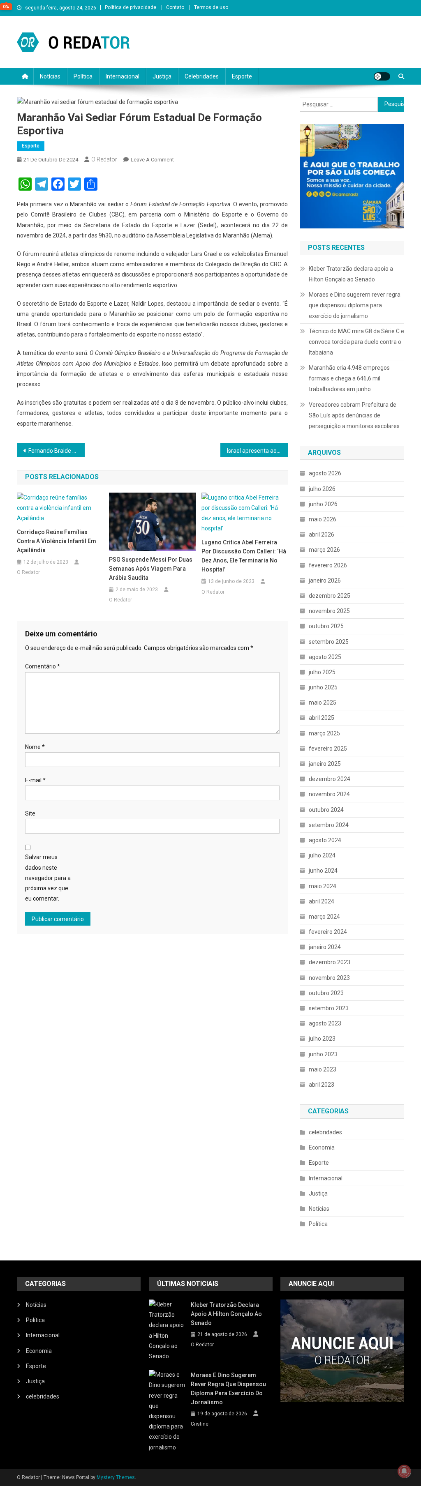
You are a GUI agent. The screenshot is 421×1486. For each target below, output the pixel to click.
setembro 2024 (329, 825)
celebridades (325, 1132)
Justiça (162, 76)
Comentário (42, 666)
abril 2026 (321, 534)
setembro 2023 (329, 1008)
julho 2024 (322, 855)
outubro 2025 (326, 626)
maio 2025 (322, 702)
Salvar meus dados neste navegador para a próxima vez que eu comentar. (48, 878)
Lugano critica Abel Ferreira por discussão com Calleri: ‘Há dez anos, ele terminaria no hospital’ (243, 556)
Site (30, 813)
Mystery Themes (116, 1477)
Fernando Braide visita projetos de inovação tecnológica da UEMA (56, 450)
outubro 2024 (326, 809)
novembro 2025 (329, 611)
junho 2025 (323, 687)
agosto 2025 (325, 657)
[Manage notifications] (404, 1471)
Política (83, 76)
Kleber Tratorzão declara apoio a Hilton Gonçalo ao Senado (351, 274)
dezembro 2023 (329, 962)
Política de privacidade (130, 7)
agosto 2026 (325, 473)
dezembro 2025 (329, 595)
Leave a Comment (152, 160)
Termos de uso (211, 7)
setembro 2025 (329, 641)
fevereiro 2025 (328, 748)
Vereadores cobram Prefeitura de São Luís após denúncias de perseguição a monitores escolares (354, 415)
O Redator (104, 159)
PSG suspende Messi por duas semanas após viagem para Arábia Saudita (150, 568)
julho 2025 (322, 672)
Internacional (122, 76)
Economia (322, 1147)
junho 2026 (323, 504)
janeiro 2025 (325, 763)
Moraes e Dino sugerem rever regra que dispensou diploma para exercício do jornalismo (354, 305)
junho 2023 (323, 1054)
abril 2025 (321, 717)
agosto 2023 (325, 1023)
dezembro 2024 (329, 779)
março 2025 (324, 733)
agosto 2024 (325, 840)
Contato (175, 7)
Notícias (50, 76)
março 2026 (324, 549)
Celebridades (202, 76)
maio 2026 (322, 519)
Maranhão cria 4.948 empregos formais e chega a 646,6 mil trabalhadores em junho (349, 378)
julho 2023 (322, 1038)
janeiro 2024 (325, 947)
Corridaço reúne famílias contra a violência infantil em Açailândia (56, 541)
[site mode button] (382, 76)
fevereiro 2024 (328, 931)
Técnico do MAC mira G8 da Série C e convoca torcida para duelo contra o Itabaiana (356, 342)
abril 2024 (321, 901)
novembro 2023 (329, 978)
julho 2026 (322, 489)
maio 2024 (322, 886)
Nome (35, 747)
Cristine (199, 1424)
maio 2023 (322, 1069)
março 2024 (324, 916)
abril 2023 (321, 1084)
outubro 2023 (326, 993)
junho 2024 (323, 870)
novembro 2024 (329, 794)
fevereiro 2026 (328, 565)
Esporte (242, 76)
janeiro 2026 (325, 580)
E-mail (35, 780)
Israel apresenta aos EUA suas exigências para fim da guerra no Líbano (257, 450)
